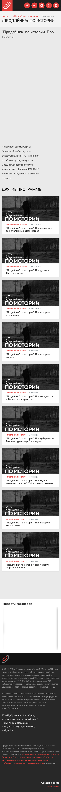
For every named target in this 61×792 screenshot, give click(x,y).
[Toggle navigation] (55, 659)
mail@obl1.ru (8, 730)
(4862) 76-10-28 (10, 723)
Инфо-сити (53, 786)
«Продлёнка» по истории (25, 16)
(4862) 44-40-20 (10, 726)
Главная (5, 16)
